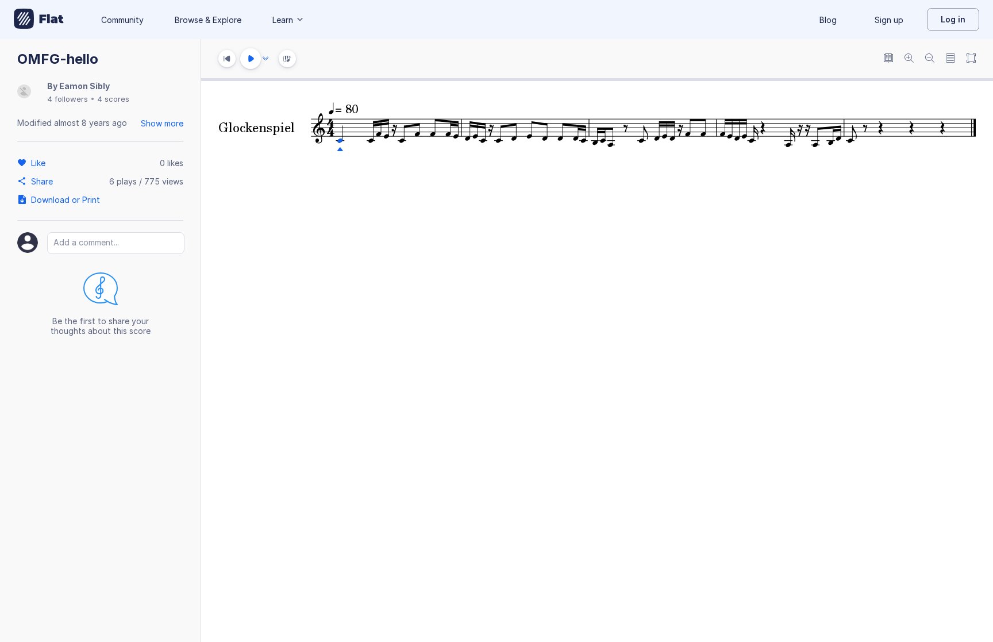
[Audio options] (265, 58)
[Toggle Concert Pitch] (888, 59)
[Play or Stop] (250, 58)
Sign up (889, 20)
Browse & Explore (208, 20)
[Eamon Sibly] (24, 92)
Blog (828, 20)
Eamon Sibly (84, 86)
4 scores (113, 98)
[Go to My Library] (39, 19)
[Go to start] (227, 58)
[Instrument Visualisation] (287, 58)
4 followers (67, 98)
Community (122, 20)
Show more (162, 123)
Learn (282, 20)
